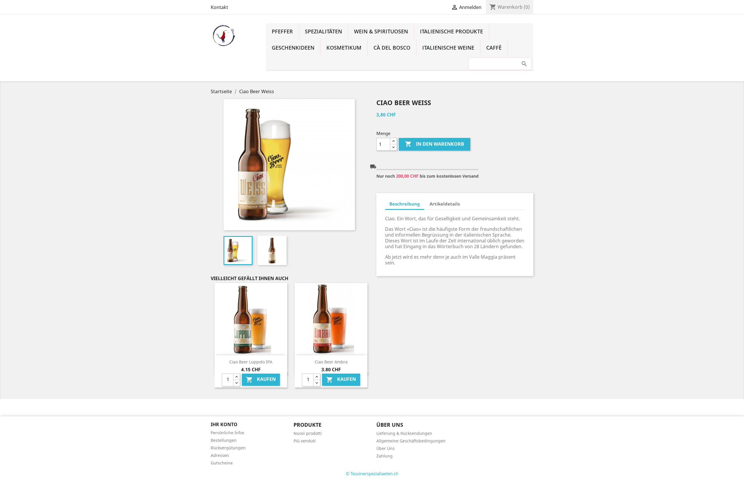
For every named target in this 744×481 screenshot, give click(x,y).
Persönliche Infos (227, 432)
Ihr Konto (224, 424)
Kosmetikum (344, 47)
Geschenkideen (293, 47)
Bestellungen (224, 440)
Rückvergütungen (228, 448)
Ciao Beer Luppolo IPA (250, 362)
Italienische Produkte (451, 31)
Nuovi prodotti (308, 433)
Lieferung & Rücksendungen (404, 433)
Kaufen (261, 379)
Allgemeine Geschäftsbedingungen (411, 441)
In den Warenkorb (434, 143)
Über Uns (385, 448)
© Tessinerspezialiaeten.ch (372, 473)
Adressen (220, 455)
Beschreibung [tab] (404, 204)
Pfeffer (282, 31)
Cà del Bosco (391, 47)
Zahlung (384, 456)
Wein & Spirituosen (381, 31)
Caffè (494, 47)
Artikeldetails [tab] (445, 204)
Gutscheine (222, 463)
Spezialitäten (323, 31)
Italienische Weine (448, 47)
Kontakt (219, 7)
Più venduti (305, 441)
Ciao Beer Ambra (331, 362)
